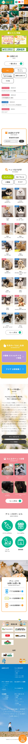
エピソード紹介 (18, 704)
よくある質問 (21, 714)
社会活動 (17, 703)
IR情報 (16, 697)
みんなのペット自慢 (20, 682)
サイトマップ (19, 711)
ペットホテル (5, 685)
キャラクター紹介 (18, 698)
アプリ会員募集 (5, 695)
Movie (16, 700)
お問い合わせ (14, 716)
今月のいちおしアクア (19, 677)
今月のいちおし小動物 (19, 675)
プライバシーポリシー (9, 714)
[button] (12, 45)
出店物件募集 (14, 709)
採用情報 (22, 709)
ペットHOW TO (19, 688)
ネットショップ (9, 711)
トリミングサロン (6, 683)
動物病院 (4, 689)
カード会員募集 (5, 697)
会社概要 (17, 695)
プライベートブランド (19, 701)
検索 (22, 141)
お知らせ (5, 709)
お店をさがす (5, 668)
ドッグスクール (4, 687)
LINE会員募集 (5, 698)
